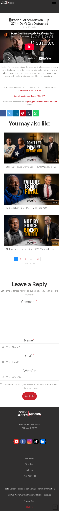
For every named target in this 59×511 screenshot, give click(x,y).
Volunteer (29, 464)
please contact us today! (29, 90)
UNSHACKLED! (30, 476)
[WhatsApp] (36, 113)
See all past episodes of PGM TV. (29, 96)
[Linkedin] (16, 113)
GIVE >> (29, 507)
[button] (55, 2)
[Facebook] (3, 113)
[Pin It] (23, 113)
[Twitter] (10, 113)
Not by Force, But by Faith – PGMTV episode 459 (30, 249)
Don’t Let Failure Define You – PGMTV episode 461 (31, 166)
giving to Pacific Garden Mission (42, 101)
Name (29, 340)
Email (29, 355)
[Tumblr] (29, 113)
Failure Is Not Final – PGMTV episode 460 (26, 207)
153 (37, 259)
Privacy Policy (29, 501)
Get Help (29, 470)
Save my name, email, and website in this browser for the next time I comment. (31, 386)
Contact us (29, 458)
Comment (29, 301)
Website (29, 370)
